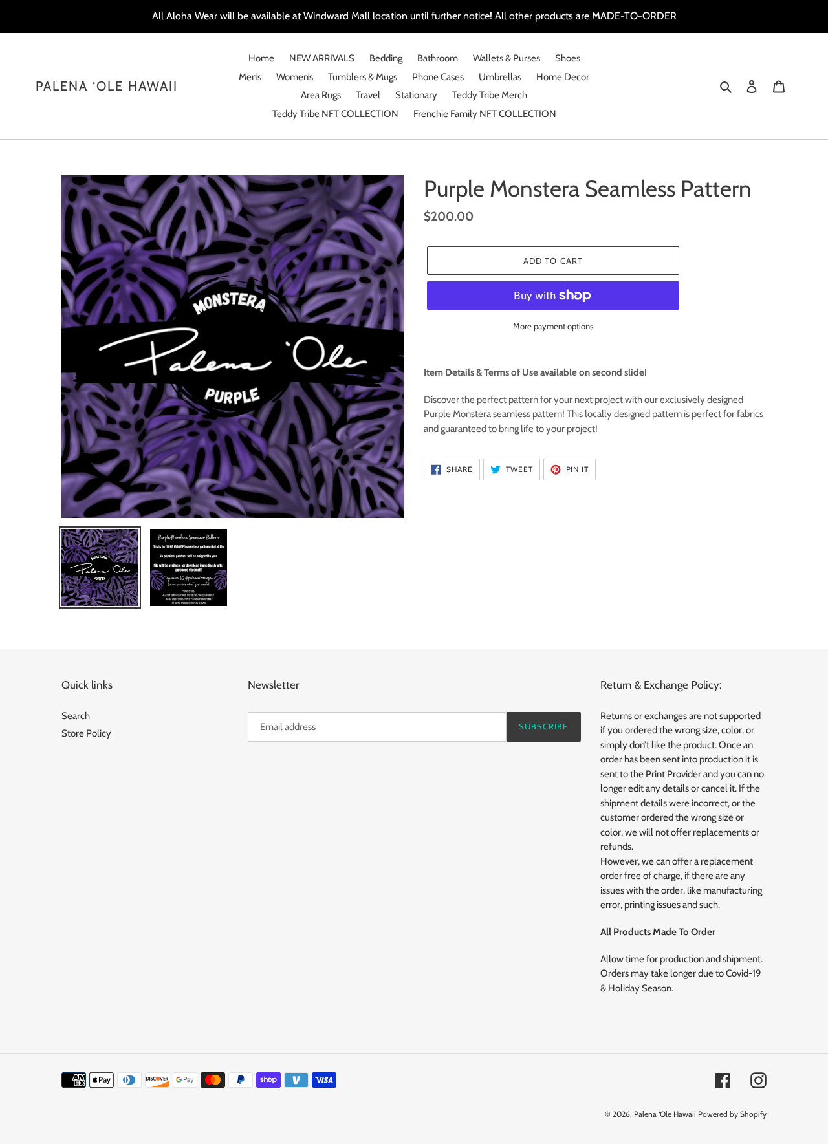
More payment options (553, 326)
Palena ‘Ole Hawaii (107, 86)
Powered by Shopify (732, 1114)
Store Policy (86, 733)
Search (75, 716)
